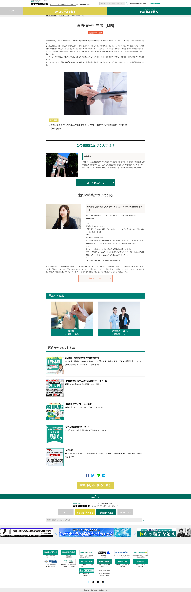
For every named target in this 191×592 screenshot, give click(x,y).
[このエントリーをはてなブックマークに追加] (103, 475)
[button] (56, 533)
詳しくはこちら (95, 182)
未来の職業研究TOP (51, 16)
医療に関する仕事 (64, 16)
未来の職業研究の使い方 (138, 3)
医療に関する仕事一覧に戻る (95, 485)
